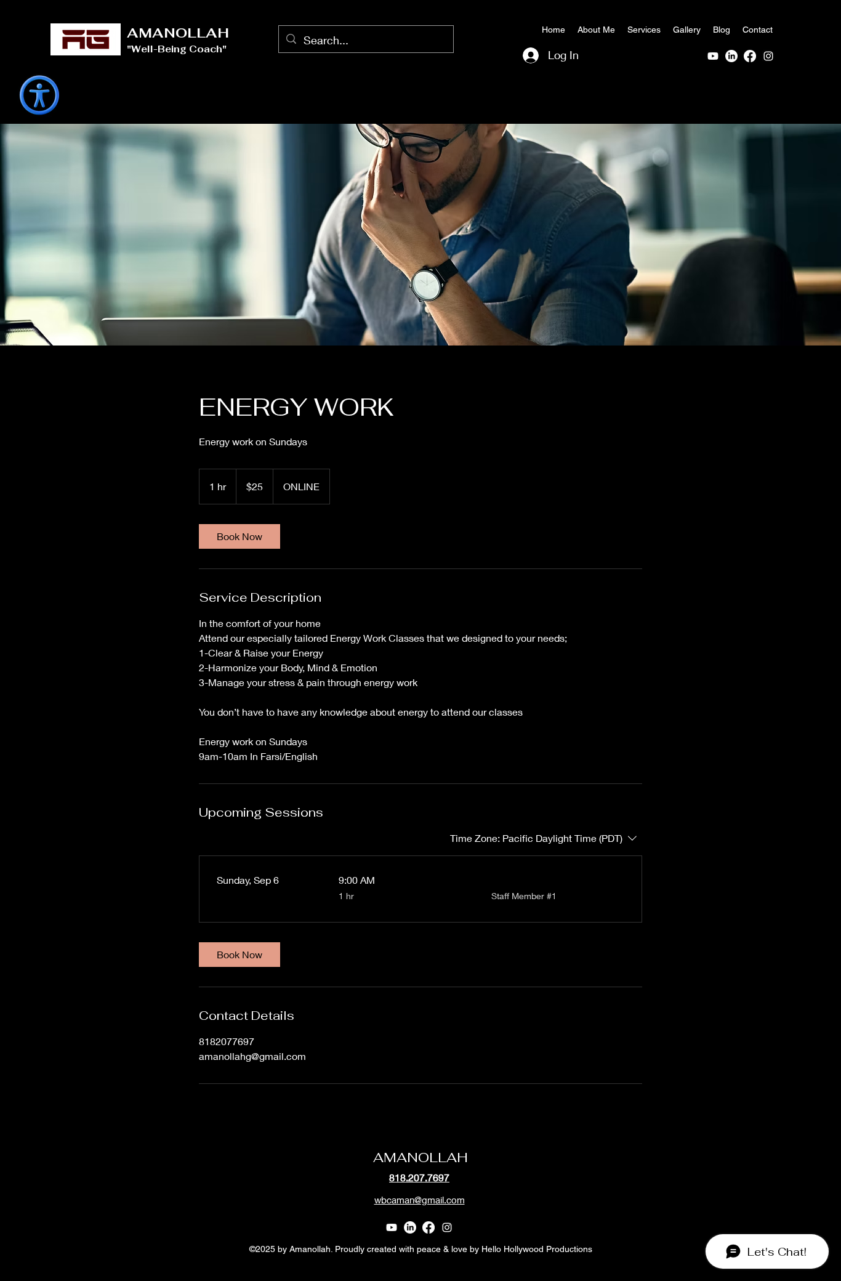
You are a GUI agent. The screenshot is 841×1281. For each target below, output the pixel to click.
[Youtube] (713, 56)
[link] (239, 536)
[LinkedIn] (731, 56)
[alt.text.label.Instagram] (768, 56)
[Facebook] (750, 56)
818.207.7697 (419, 1177)
